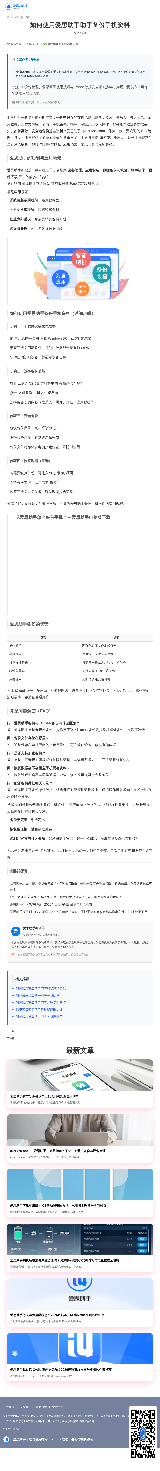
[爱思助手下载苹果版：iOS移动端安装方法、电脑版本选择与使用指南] (80, 1184)
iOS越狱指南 (22, 17)
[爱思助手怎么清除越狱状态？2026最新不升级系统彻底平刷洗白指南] (80, 1294)
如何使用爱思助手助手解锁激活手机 (41, 988)
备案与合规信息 (11, 1428)
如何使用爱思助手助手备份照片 (38, 995)
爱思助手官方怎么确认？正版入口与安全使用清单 (44, 1096)
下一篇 (11, 1038)
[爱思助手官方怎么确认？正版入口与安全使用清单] (80, 1075)
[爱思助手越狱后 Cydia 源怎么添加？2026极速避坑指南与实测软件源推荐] (80, 1348)
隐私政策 (41, 1406)
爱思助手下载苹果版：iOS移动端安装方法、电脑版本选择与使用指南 (58, 1205)
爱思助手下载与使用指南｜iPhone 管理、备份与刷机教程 (19, 6)
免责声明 (57, 1406)
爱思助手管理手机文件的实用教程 (96, 503)
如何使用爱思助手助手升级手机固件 (41, 1002)
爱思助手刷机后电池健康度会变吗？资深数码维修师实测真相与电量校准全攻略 (64, 1260)
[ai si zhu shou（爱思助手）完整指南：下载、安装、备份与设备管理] (80, 1130)
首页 (9, 17)
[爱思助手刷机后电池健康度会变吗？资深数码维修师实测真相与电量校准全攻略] (80, 1239)
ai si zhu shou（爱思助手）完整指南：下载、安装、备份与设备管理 (58, 1151)
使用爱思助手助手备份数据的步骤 (39, 1009)
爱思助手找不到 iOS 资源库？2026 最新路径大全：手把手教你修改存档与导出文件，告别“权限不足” (79, 912)
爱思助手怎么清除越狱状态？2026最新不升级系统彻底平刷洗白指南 (57, 1315)
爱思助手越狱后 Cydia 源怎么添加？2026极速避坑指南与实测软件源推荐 (61, 1369)
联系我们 (25, 1406)
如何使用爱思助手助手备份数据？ (39, 1016)
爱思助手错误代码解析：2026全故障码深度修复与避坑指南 (51, 904)
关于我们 (8, 1406)
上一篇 (11, 1031)
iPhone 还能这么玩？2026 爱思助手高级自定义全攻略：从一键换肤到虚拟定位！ (66, 897)
